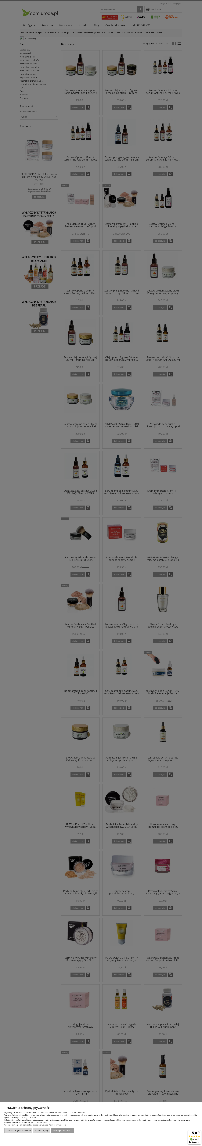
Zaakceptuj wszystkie (62, 1130)
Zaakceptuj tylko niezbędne (18, 1130)
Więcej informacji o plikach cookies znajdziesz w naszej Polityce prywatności (35, 1125)
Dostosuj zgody (41, 1130)
